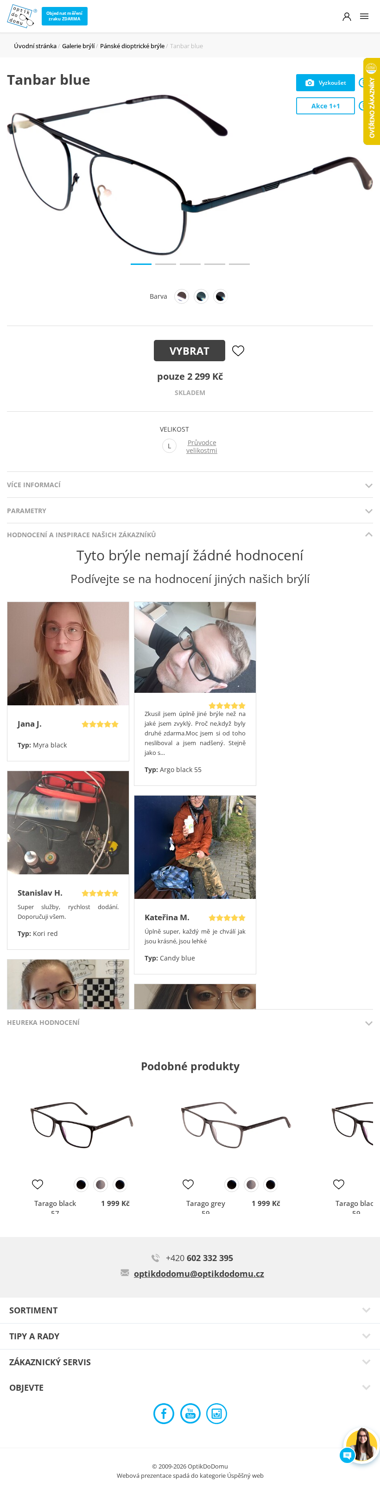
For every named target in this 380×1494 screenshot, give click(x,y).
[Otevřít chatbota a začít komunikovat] (361, 1445)
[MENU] (364, 16)
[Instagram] (216, 1416)
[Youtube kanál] (190, 1416)
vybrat (189, 351)
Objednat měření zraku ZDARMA (64, 16)
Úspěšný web (245, 1475)
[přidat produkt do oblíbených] (37, 1184)
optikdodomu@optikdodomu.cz (199, 1273)
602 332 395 (199, 1257)
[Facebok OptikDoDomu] (163, 1416)
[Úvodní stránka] (22, 16)
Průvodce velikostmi (201, 447)
